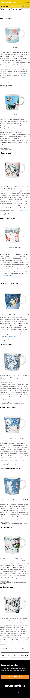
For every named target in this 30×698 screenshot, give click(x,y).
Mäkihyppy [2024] (6, 85)
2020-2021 (6, 403)
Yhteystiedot (26, 2)
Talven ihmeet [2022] (7, 218)
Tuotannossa (6, 82)
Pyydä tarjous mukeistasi (15, 676)
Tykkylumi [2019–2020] (8, 407)
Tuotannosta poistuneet (11, 214)
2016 (5, 648)
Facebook (1, 6)
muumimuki (25, 523)
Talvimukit (10, 82)
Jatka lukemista (9, 145)
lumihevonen (2, 649)
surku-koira (15, 649)
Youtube (7, 6)
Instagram (4, 6)
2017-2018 (6, 582)
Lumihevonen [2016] (7, 587)
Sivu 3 (14, 655)
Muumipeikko (10, 403)
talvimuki (5, 583)
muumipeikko (11, 649)
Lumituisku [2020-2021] (8, 344)
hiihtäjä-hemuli (24, 648)
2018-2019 (6, 523)
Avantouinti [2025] (6, 18)
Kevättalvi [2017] (6, 527)
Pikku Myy (9, 582)
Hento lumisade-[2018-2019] (10, 468)
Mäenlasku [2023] (6, 153)
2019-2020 (6, 464)
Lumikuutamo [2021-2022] (9, 283)
